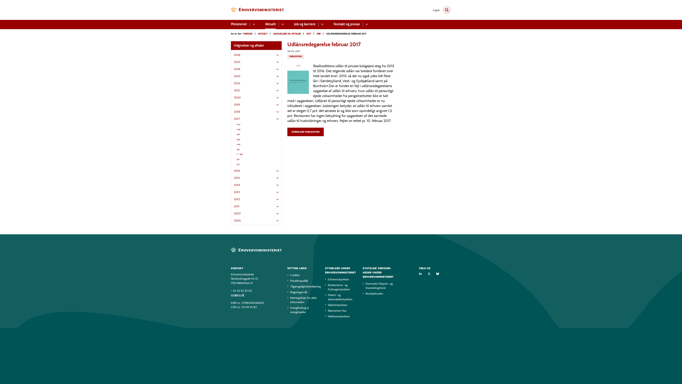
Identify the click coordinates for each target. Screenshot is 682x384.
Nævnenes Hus (337, 310)
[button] (277, 55)
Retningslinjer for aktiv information (303, 300)
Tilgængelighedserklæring (304, 286)
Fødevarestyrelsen (339, 316)
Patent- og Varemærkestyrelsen (340, 297)
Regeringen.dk (298, 292)
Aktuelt (270, 24)
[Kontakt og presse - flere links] (366, 24)
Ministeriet (239, 24)
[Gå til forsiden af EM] (257, 10)
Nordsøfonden (374, 293)
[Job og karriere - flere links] (321, 24)
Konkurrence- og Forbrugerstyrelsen (339, 287)
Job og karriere (304, 24)
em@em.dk (237, 295)
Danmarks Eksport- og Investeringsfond (379, 286)
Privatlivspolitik (299, 280)
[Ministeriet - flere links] (253, 24)
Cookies (295, 275)
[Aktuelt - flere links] (282, 24)
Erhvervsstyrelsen (338, 279)
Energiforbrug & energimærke (299, 310)
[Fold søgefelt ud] (447, 10)
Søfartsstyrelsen (337, 305)
